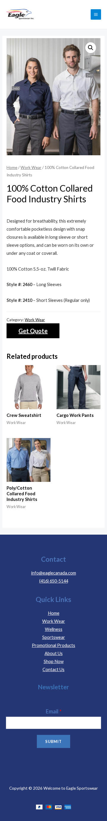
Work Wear (31, 167)
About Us (54, 653)
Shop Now (54, 661)
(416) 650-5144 (53, 580)
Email (54, 711)
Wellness (53, 629)
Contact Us (53, 669)
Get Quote (33, 330)
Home (12, 167)
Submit (53, 741)
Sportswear (53, 637)
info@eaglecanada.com (53, 572)
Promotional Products (53, 645)
